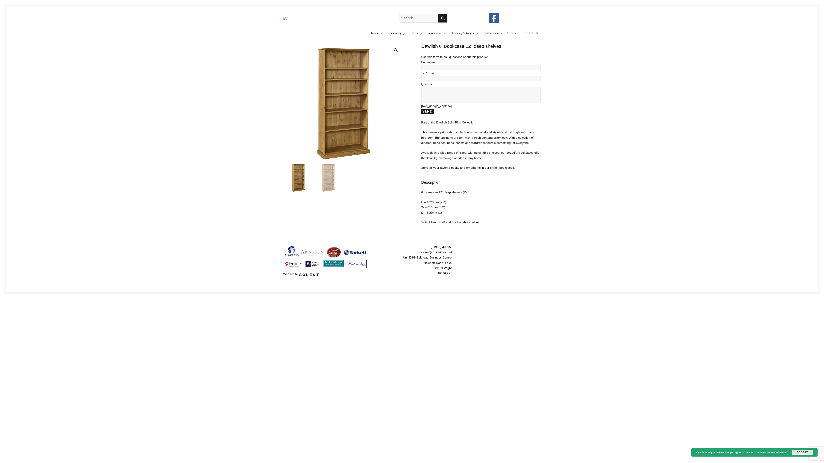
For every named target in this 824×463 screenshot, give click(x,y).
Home (374, 33)
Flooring (395, 33)
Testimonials (492, 33)
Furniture (434, 33)
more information (777, 452)
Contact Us (529, 33)
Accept (802, 452)
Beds (414, 33)
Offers (511, 33)
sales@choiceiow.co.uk (437, 252)
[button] (396, 50)
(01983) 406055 (442, 247)
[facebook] (494, 18)
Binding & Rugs (462, 33)
